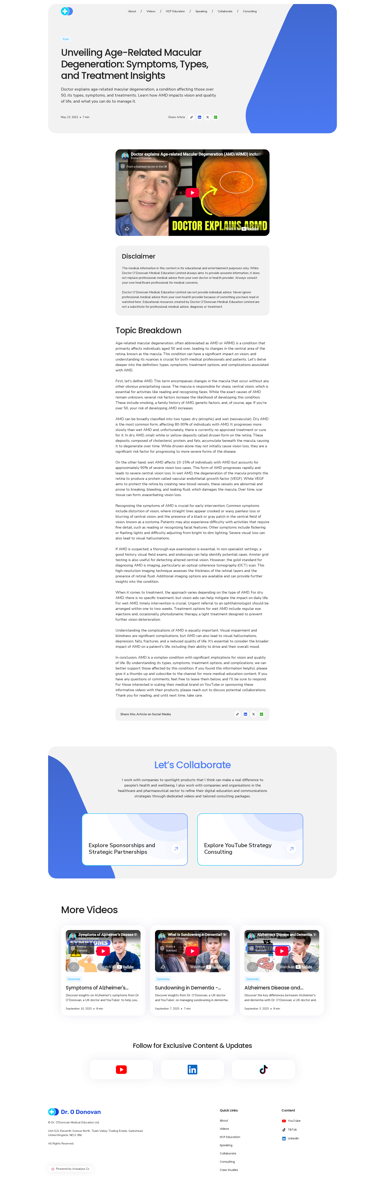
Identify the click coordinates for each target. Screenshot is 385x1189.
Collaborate (225, 11)
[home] (88, 11)
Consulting (250, 11)
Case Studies (229, 1170)
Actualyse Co (80, 1169)
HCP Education (175, 11)
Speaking (201, 11)
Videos (151, 11)
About (132, 11)
